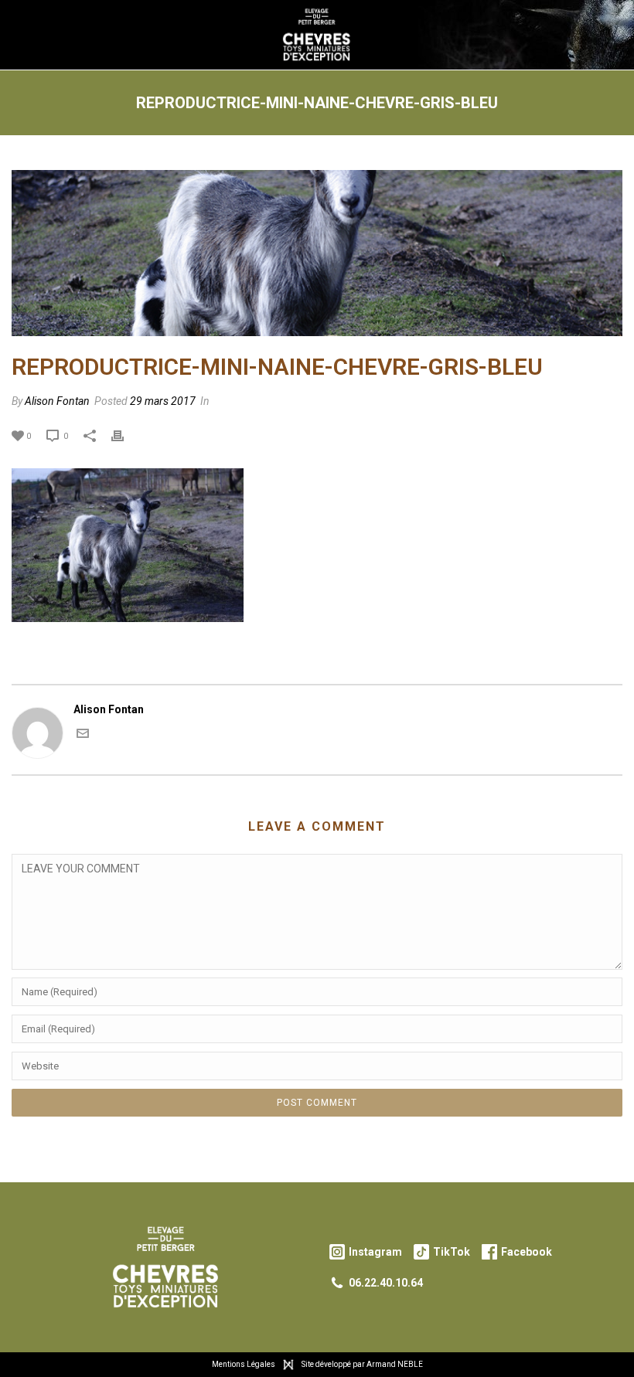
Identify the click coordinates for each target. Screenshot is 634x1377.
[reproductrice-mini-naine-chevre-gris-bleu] (317, 253)
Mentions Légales (243, 1364)
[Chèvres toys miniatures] (317, 35)
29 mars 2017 (163, 401)
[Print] (125, 435)
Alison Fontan (57, 401)
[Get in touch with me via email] (83, 735)
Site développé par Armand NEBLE (362, 1364)
